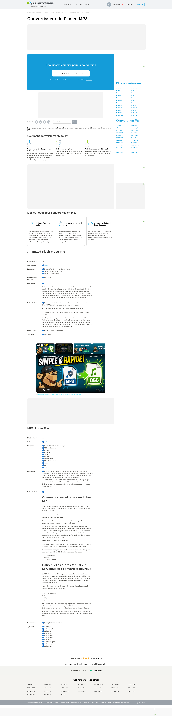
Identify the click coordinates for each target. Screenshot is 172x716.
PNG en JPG (131, 688)
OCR (75, 4)
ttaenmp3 (134, 137)
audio (46, 442)
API (81, 4)
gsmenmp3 (134, 130)
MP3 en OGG (31, 688)
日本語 (137, 680)
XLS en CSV (47, 691)
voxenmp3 (119, 132)
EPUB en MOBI (98, 684)
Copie (74, 122)
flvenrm (133, 110)
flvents (133, 95)
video (46, 265)
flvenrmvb (119, 110)
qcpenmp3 (119, 152)
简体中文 (138, 691)
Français (138, 679)
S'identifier (128, 4)
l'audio (46, 12)
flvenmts (134, 93)
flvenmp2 (134, 115)
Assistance (86, 702)
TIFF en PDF (48, 694)
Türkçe (137, 689)
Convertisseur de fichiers (34, 12)
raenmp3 (119, 125)
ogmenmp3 (134, 150)
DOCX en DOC (82, 691)
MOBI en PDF (81, 688)
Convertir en (66, 4)
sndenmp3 (134, 127)
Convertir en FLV (61, 12)
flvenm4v (119, 90)
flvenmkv (134, 90)
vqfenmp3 (119, 127)
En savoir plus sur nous (52, 702)
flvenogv (118, 112)
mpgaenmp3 (135, 145)
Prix (86, 4)
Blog (109, 702)
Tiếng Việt (138, 684)
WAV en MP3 (47, 684)
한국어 (137, 693)
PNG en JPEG (31, 691)
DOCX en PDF (115, 691)
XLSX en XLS (64, 691)
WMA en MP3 (115, 684)
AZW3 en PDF (115, 688)
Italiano (137, 682)
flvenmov (119, 93)
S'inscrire (140, 4)
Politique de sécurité (76, 702)
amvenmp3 (119, 147)
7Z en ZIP (30, 684)
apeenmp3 (134, 132)
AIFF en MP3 (64, 688)
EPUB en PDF (82, 684)
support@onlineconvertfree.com (121, 702)
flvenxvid (134, 107)
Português (138, 686)
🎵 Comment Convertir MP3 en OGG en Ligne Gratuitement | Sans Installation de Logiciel (70, 356)
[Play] (82, 348)
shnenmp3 (134, 135)
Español (138, 675)
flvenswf (118, 95)
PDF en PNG (31, 694)
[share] (101, 355)
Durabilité (103, 702)
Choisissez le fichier (71, 73)
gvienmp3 (134, 152)
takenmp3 (134, 125)
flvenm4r (119, 107)
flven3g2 (134, 100)
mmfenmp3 (134, 147)
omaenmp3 (119, 150)
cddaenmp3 (119, 137)
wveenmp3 (134, 140)
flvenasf (133, 102)
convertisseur (128, 83)
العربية (137, 673)
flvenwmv (119, 100)
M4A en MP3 (64, 684)
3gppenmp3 (135, 142)
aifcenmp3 (119, 145)
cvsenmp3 (119, 135)
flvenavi (118, 88)
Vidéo (52, 12)
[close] (154, 709)
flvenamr (119, 102)
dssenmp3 (119, 142)
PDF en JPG (131, 691)
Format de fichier (65, 702)
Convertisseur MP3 (74, 12)
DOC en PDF (98, 691)
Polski (137, 694)
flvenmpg (134, 112)
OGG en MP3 (98, 688)
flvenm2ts (134, 88)
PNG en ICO (64, 694)
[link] (39, 357)
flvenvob (118, 98)
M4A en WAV (47, 688)
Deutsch (138, 677)
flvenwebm (134, 98)
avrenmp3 (119, 140)
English (137, 670)
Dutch (137, 687)
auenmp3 (119, 130)
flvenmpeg (119, 115)
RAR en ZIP (131, 684)
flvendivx (119, 105)
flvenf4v (133, 105)
